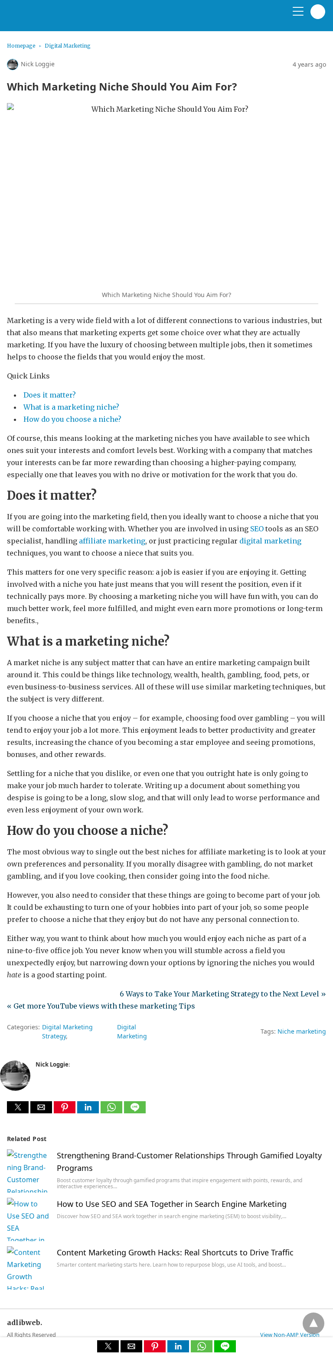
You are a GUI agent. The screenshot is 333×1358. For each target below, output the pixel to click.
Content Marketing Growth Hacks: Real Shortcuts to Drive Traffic (175, 1252)
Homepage (21, 45)
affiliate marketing (112, 541)
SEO (257, 528)
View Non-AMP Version (290, 1335)
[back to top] (313, 1323)
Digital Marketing (68, 45)
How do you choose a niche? (72, 419)
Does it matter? (49, 395)
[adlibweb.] (48, 19)
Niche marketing (302, 1031)
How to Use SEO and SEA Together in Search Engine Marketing (172, 1204)
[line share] (135, 1110)
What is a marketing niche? (71, 407)
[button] (18, 1107)
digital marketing (270, 541)
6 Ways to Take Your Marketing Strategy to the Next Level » (223, 993)
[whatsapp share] (112, 1110)
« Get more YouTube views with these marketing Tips (101, 1006)
